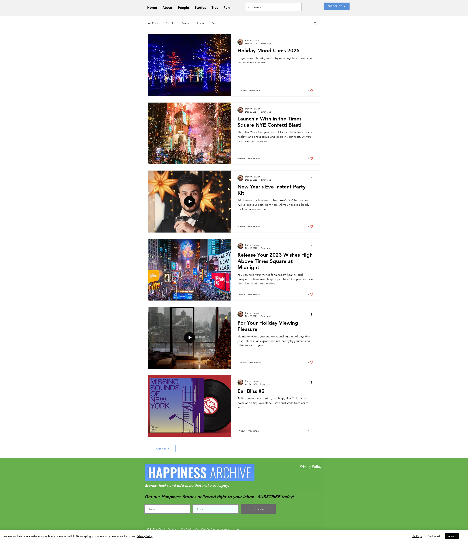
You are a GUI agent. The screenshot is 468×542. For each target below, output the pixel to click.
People (170, 23)
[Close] (463, 536)
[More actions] (312, 42)
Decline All (434, 536)
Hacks (200, 23)
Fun (214, 23)
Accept (452, 536)
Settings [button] (417, 536)
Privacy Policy (144, 536)
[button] (315, 24)
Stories (186, 23)
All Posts (153, 23)
